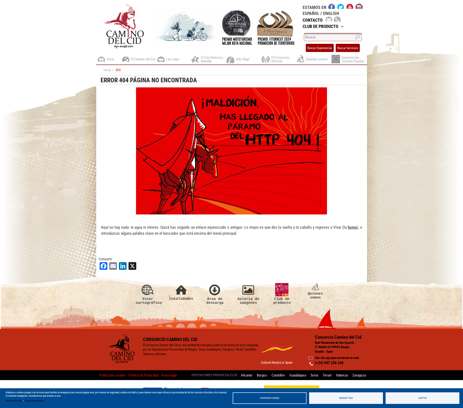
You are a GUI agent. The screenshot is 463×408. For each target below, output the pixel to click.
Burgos (262, 375)
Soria (314, 375)
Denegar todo (346, 398)
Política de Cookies (14, 400)
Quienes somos (315, 295)
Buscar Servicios (347, 48)
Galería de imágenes (248, 301)
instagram (359, 6)
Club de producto (282, 301)
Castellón (278, 375)
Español (311, 13)
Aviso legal (169, 375)
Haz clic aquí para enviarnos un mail (337, 358)
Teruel (327, 375)
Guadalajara (297, 375)
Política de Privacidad (143, 375)
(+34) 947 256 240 (329, 362)
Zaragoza (359, 375)
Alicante (246, 375)
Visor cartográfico (148, 301)
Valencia (342, 375)
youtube (350, 6)
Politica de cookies (112, 375)
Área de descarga (215, 301)
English (331, 13)
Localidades (181, 299)
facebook (331, 6)
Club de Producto (320, 26)
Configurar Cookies (269, 398)
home (352, 227)
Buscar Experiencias (319, 48)
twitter (340, 6)
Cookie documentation (34, 400)
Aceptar (422, 398)
